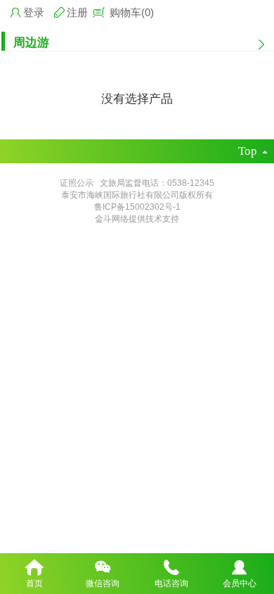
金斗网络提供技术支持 (137, 219)
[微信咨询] (103, 566)
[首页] (34, 566)
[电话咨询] (171, 566)
